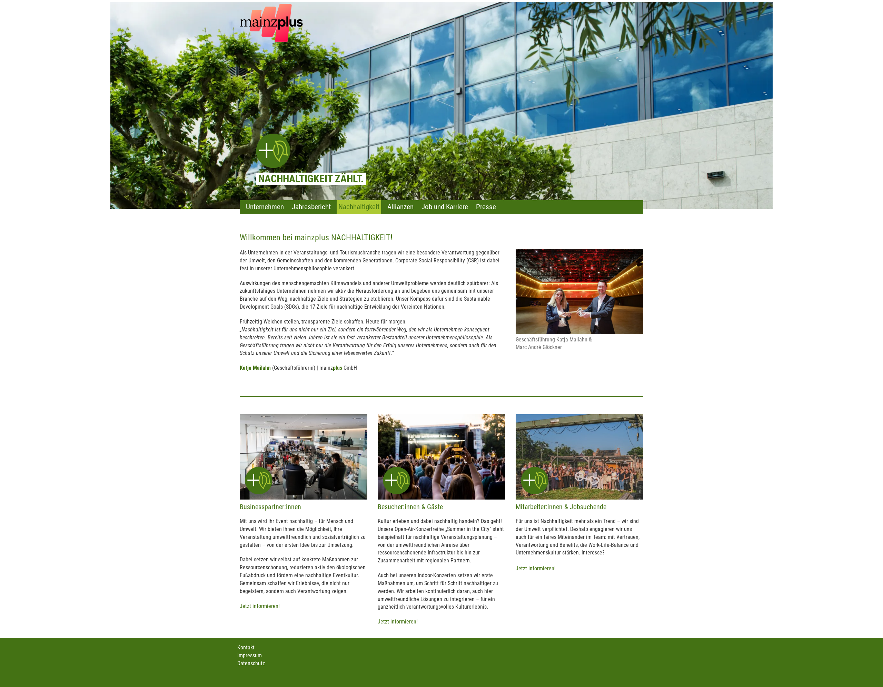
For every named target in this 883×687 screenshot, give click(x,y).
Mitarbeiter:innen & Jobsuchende (561, 507)
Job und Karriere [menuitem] (444, 207)
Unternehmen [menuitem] (265, 207)
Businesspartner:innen (270, 507)
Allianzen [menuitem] (400, 207)
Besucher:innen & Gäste (410, 507)
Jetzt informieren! (260, 606)
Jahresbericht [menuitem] (311, 207)
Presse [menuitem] (486, 207)
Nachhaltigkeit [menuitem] (358, 207)
